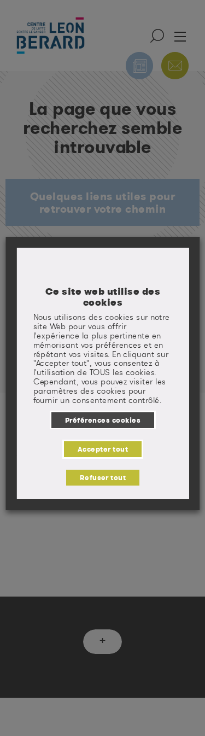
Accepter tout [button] (102, 449)
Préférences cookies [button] (102, 420)
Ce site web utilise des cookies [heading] (102, 296)
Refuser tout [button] (102, 477)
